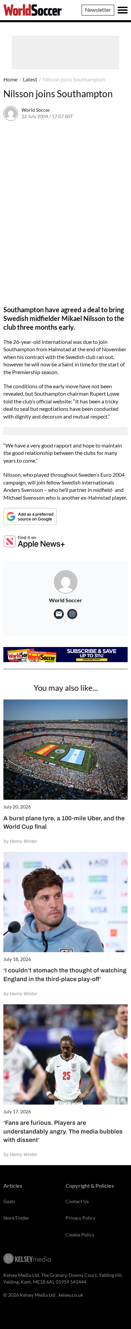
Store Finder (16, 1218)
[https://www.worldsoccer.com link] (72, 614)
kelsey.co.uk (70, 1295)
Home (10, 79)
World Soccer (35, 110)
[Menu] (123, 10)
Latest (30, 79)
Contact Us (77, 1201)
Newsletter (98, 9)
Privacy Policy (80, 1218)
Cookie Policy (80, 1234)
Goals (9, 1201)
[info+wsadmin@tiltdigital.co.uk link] (59, 614)
